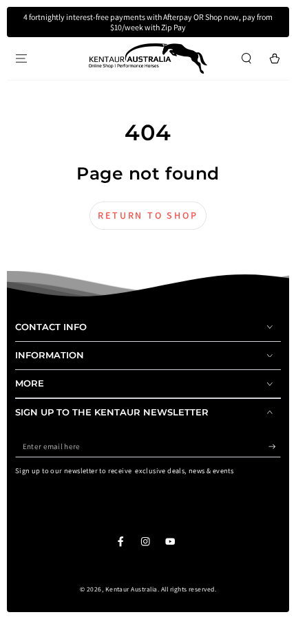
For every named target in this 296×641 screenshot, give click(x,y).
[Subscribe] (274, 447)
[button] (246, 58)
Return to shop (148, 215)
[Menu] (21, 58)
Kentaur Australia (131, 589)
